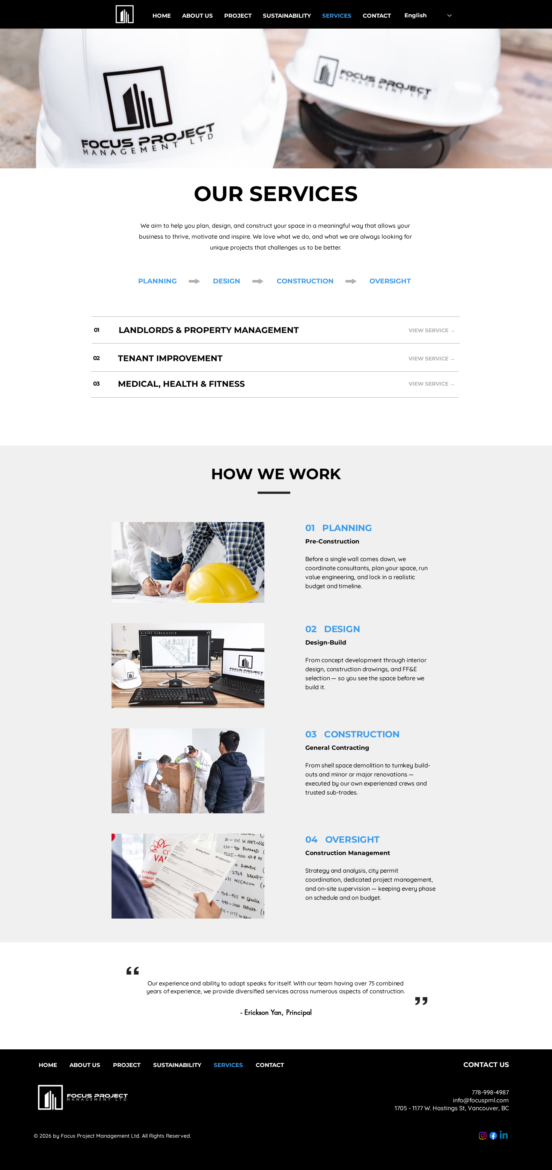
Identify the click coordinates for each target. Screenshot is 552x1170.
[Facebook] (493, 1136)
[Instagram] (483, 1136)
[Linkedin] (504, 1136)
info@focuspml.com (481, 1100)
